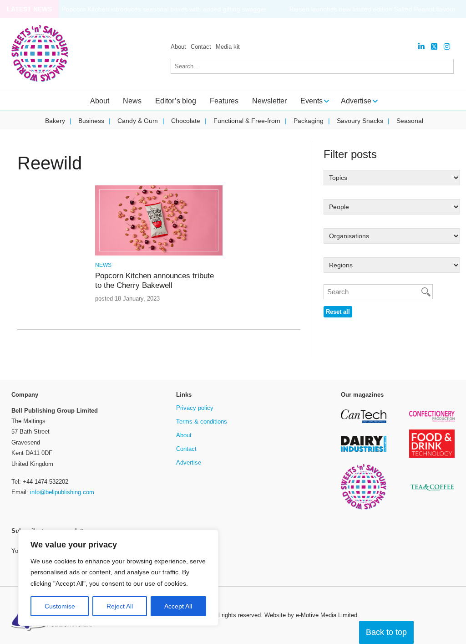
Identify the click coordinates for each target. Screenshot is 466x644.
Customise (60, 606)
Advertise (188, 462)
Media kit (228, 46)
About (178, 46)
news (103, 265)
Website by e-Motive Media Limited (310, 615)
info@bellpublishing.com (62, 492)
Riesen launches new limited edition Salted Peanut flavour (372, 9)
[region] (118, 578)
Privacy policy (194, 407)
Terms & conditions (201, 421)
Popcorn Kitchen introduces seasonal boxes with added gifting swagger (163, 9)
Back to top (386, 632)
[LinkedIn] (421, 47)
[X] (434, 47)
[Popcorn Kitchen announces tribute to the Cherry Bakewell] (159, 253)
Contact (201, 46)
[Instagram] (447, 47)
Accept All (178, 606)
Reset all (338, 311)
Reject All (119, 606)
